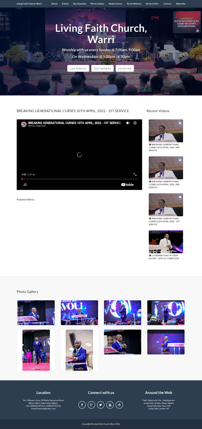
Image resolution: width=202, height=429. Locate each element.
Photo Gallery (97, 3)
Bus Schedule (79, 3)
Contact (167, 3)
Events (65, 3)
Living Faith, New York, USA (158, 406)
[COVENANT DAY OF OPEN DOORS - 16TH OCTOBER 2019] (166, 241)
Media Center (115, 3)
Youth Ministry (134, 3)
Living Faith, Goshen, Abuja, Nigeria (159, 403)
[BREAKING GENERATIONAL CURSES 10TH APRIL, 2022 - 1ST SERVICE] (166, 204)
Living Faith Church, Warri (29, 3)
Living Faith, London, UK (158, 408)
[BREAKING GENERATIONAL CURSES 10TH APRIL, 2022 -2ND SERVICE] (166, 167)
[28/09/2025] (36, 312)
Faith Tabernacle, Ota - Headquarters (159, 400)
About (54, 3)
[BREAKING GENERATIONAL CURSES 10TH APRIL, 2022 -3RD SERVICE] (166, 130)
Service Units (152, 3)
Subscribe (180, 3)
